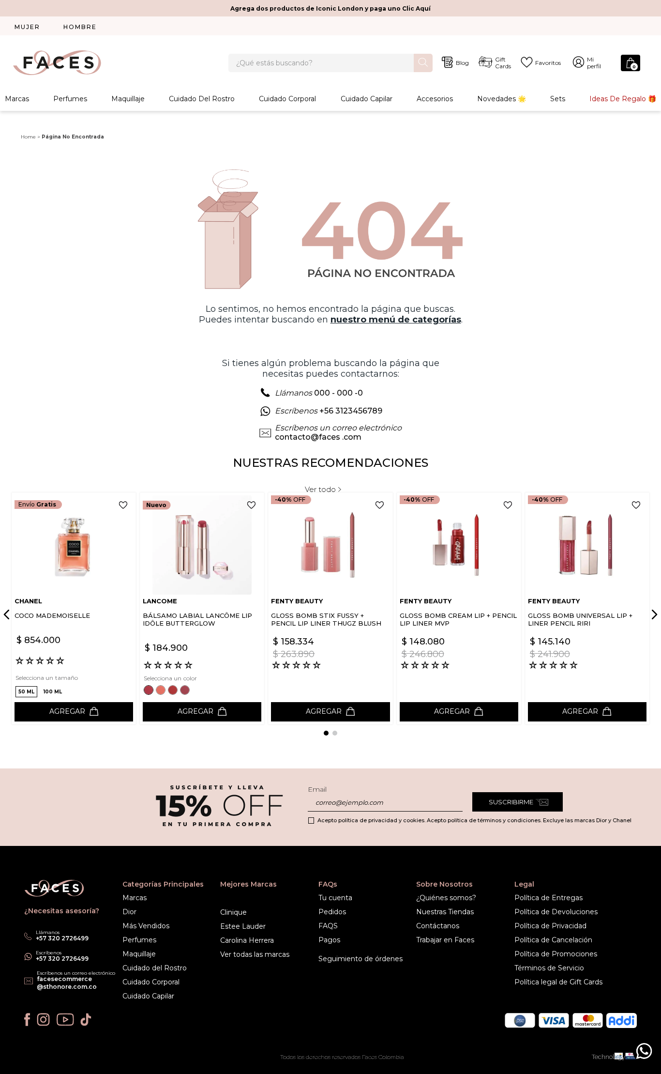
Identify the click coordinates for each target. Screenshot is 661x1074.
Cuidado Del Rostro (202, 98)
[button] (26, 691)
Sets (557, 98)
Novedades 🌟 (501, 98)
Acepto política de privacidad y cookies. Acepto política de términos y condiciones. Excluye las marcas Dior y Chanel (474, 820)
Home (28, 137)
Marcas (17, 98)
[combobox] (330, 63)
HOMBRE (80, 27)
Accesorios (435, 98)
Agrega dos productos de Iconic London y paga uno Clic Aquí (330, 8)
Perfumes (70, 98)
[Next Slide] (652, 614)
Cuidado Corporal (287, 98)
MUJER (27, 27)
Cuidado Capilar (366, 98)
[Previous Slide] (8, 614)
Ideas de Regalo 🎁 (622, 98)
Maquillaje (128, 98)
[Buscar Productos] (423, 62)
